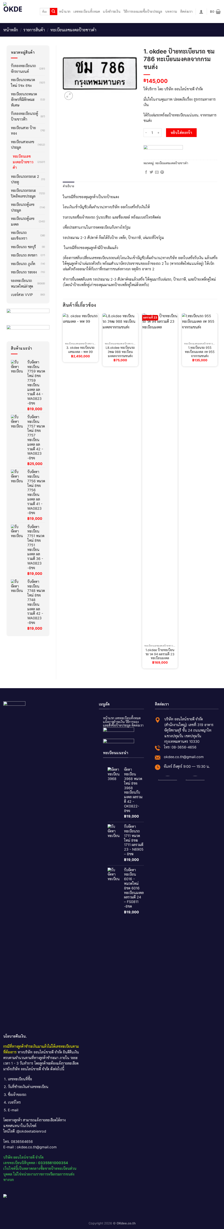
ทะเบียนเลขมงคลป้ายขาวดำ (73, 29)
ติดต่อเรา (186, 11)
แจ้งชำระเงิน (112, 11)
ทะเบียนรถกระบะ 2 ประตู (25, 179)
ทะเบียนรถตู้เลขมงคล (22, 221)
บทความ (171, 11)
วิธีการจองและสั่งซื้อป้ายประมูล (121, 723)
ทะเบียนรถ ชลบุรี (23, 247)
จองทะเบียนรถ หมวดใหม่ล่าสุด (22, 283)
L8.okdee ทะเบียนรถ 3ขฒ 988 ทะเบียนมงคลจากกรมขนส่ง (120, 352)
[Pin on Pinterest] (162, 172)
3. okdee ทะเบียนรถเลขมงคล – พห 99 (80, 350)
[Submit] (53, 11)
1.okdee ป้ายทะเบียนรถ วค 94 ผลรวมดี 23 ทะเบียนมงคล (159, 654)
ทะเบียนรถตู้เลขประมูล (22, 207)
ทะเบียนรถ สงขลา (24, 255)
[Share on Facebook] (146, 172)
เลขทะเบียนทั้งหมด (87, 11)
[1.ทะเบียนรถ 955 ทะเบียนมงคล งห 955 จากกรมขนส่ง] (199, 326)
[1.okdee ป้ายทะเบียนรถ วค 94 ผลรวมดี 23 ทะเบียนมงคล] (160, 477)
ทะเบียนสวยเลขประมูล (22, 145)
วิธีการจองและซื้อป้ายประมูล (143, 11)
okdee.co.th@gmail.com (184, 757)
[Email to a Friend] (157, 172)
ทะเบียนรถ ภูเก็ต (23, 264)
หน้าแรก (65, 11)
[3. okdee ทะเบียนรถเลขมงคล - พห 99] (80, 326)
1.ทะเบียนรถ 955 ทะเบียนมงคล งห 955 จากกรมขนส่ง (200, 352)
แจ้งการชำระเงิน (114, 722)
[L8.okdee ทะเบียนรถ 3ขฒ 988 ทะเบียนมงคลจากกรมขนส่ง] (120, 326)
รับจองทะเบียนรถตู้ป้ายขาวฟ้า (24, 116)
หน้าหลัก (10, 29)
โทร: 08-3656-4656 (180, 747)
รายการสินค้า (34, 29)
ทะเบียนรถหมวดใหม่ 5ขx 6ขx (23, 83)
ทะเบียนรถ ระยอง (24, 272)
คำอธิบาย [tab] (68, 186)
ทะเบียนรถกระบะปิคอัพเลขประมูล (23, 193)
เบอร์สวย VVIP (22, 294)
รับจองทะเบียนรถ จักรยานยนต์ (23, 69)
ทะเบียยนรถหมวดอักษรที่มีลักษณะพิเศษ (24, 99)
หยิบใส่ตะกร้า (181, 132)
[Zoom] (68, 95)
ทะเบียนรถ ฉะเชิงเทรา (19, 235)
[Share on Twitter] (151, 172)
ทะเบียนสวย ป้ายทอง (23, 131)
